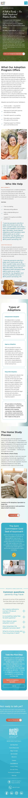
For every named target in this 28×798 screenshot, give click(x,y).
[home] (3, 3)
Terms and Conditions (14, 772)
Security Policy (14, 769)
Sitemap (14, 775)
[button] (26, 3)
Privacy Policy (14, 766)
